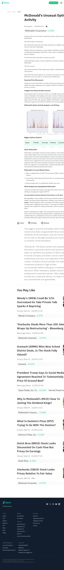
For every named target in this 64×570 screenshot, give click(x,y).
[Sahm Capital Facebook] (47, 504)
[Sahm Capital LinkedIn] (59, 504)
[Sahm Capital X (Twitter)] (50, 504)
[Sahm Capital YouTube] (56, 504)
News (14, 12)
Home (8, 12)
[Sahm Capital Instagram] (53, 504)
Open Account (53, 3)
